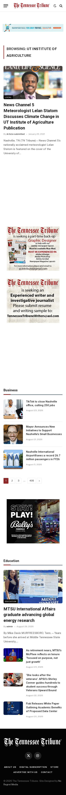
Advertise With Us (25, 772)
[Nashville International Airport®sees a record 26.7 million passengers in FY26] (13, 459)
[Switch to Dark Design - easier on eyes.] (55, 5)
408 (31, 480)
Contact (47, 772)
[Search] (60, 6)
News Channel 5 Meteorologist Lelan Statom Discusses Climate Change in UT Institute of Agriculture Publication (31, 116)
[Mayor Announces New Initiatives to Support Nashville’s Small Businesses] (13, 434)
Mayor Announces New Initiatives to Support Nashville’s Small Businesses (44, 430)
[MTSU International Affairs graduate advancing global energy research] (33, 586)
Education (10, 601)
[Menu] (6, 6)
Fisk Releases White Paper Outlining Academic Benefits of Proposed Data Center (44, 707)
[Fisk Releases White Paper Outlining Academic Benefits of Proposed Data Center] (13, 708)
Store (54, 767)
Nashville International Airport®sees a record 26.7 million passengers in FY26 (43, 455)
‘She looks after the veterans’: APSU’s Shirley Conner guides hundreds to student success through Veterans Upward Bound (43, 683)
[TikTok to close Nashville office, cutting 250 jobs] (13, 409)
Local (8, 97)
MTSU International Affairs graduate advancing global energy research (29, 615)
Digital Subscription (33, 767)
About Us (10, 767)
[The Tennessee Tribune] (31, 5)
